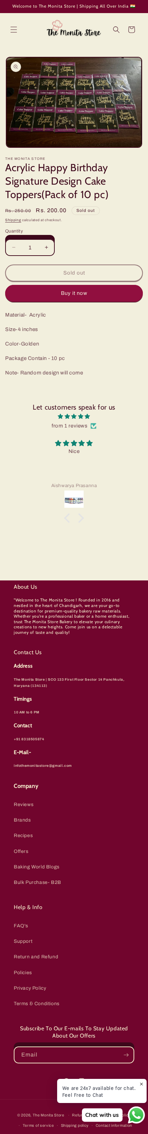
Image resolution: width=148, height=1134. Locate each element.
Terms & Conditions (37, 1003)
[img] (74, 416)
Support (23, 941)
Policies (23, 972)
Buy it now (74, 293)
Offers (21, 851)
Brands (22, 820)
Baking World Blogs (37, 866)
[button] (13, 29)
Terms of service (38, 1125)
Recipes (23, 835)
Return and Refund (36, 956)
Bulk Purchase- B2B (37, 882)
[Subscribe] (126, 1055)
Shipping (13, 220)
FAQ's (21, 925)
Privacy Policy (30, 988)
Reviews (23, 804)
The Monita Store (48, 1115)
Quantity (14, 231)
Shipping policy (75, 1125)
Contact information (114, 1125)
